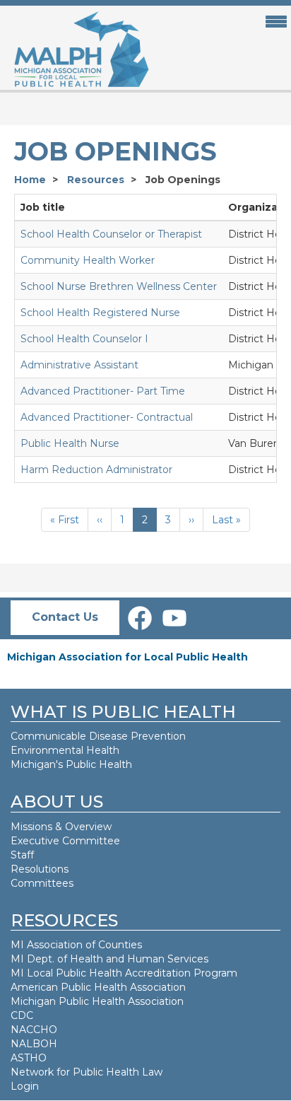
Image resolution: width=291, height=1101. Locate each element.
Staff (22, 855)
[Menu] (271, 22)
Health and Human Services (139, 959)
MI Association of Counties (76, 944)
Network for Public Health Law (86, 1072)
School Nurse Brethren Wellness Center (118, 286)
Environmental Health (65, 750)
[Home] (75, 50)
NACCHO (34, 1029)
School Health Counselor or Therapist (111, 234)
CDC (22, 1015)
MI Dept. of (40, 959)
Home (30, 179)
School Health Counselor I (84, 338)
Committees (42, 883)
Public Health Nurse (69, 443)
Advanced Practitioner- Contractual (106, 417)
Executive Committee (65, 840)
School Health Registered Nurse (100, 312)
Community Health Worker (87, 260)
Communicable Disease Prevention (98, 736)
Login (25, 1086)
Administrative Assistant (79, 365)
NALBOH (34, 1043)
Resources (95, 179)
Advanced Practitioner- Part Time (102, 391)
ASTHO (29, 1058)
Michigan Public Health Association (97, 1001)
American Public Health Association (98, 987)
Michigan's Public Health (73, 764)
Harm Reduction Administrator (96, 469)
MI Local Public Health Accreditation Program (124, 973)
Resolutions (40, 869)
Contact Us (65, 617)
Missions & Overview (61, 826)
